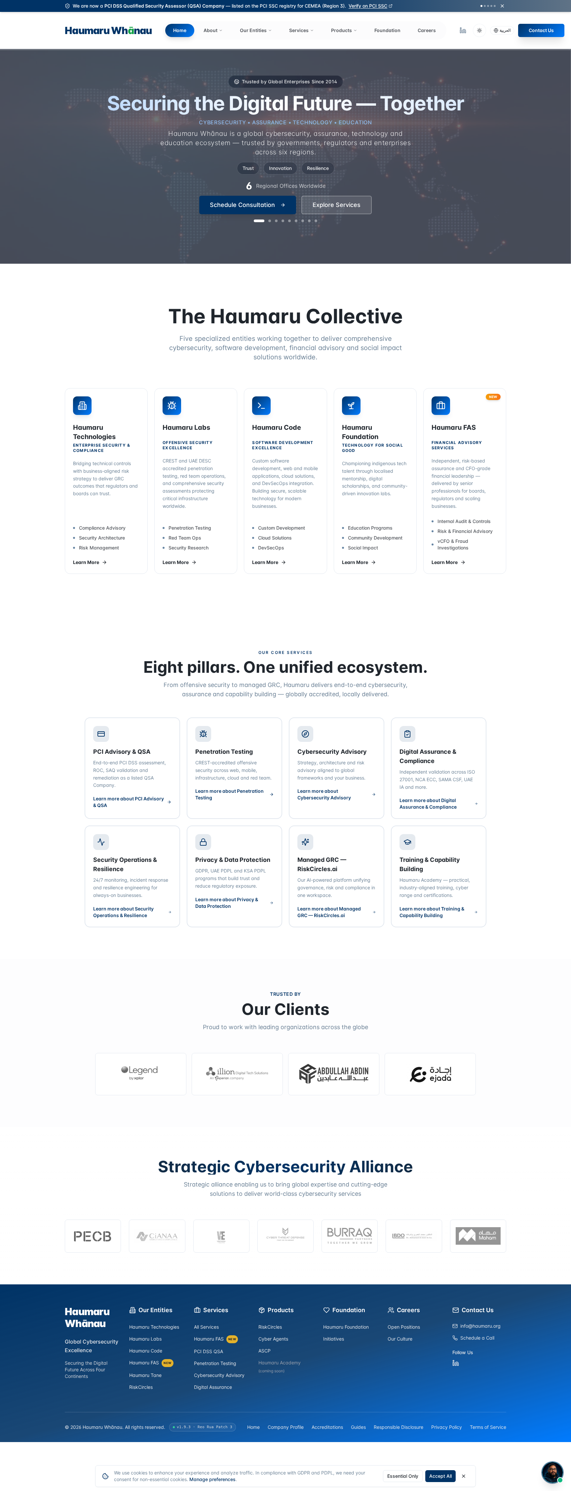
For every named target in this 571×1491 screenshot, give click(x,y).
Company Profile (286, 1427)
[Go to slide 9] (316, 205)
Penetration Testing (215, 1363)
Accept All (440, 1476)
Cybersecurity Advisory (219, 1375)
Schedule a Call (477, 1338)
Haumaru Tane (145, 1375)
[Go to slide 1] (255, 205)
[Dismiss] (555, 1443)
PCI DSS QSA (208, 1351)
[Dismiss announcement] (502, 6)
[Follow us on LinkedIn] (463, 30)
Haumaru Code (145, 1350)
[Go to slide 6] (296, 205)
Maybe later (538, 1470)
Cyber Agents (273, 1339)
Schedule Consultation (242, 187)
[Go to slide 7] (302, 205)
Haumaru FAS (150, 1362)
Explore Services (337, 187)
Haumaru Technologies (154, 1327)
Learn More (86, 562)
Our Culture (400, 1339)
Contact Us (541, 30)
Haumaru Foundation (346, 1327)
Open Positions (404, 1327)
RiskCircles (141, 1387)
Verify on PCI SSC (368, 6)
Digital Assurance (213, 1387)
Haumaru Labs (145, 1339)
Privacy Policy (446, 1427)
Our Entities (253, 30)
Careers (427, 30)
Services (299, 30)
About (210, 30)
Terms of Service (488, 1427)
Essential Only (402, 1476)
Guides (358, 1427)
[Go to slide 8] (309, 205)
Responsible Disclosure (398, 1427)
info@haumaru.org (480, 1326)
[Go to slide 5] (289, 205)
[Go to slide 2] (265, 205)
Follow (493, 1470)
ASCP (264, 1350)
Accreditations (327, 1427)
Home (179, 30)
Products (341, 30)
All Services (206, 1327)
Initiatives (333, 1339)
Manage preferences (212, 1479)
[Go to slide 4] (283, 205)
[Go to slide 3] (276, 205)
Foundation (387, 30)
